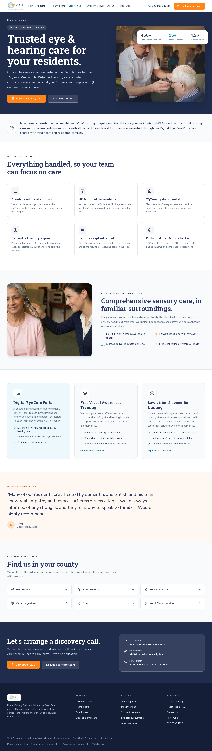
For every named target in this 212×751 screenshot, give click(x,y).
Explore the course (90, 450)
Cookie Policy (53, 744)
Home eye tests (36, 5)
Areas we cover (95, 5)
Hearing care (58, 5)
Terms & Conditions (33, 744)
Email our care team (62, 665)
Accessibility (69, 744)
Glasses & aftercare (86, 717)
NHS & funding (175, 701)
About (110, 5)
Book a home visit (191, 6)
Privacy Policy (14, 744)
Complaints (83, 744)
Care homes (74, 5)
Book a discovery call (28, 98)
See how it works (63, 98)
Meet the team (129, 706)
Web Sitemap (98, 744)
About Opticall (129, 701)
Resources (126, 5)
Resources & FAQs (177, 706)
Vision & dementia (130, 712)
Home (10, 20)
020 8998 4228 (161, 6)
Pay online (172, 717)
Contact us (172, 712)
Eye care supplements (133, 717)
